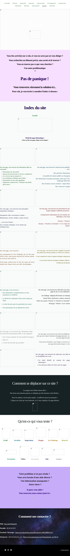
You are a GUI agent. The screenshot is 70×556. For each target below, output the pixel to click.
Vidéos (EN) (26, 5)
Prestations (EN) (62, 3)
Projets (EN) (31, 3)
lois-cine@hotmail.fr (10, 524)
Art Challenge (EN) (51, 3)
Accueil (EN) (7, 3)
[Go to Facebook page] (11, 550)
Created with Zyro (65, 550)
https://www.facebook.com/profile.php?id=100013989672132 (34, 532)
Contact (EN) (52, 5)
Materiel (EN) (18, 5)
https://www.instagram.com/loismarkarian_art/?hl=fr (40, 537)
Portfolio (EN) (23, 3)
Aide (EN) (44, 5)
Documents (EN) (35, 5)
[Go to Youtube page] (5, 550)
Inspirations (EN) (40, 3)
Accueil (34, 115)
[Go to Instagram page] (8, 550)
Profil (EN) (15, 3)
